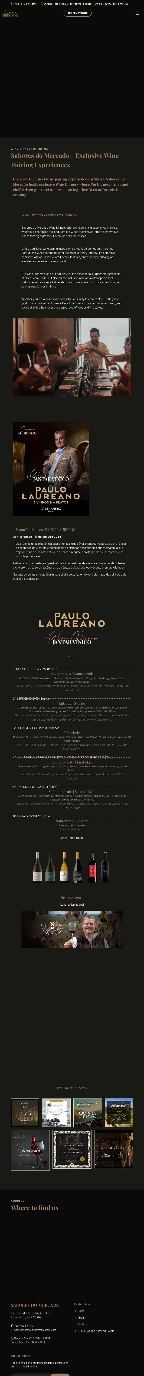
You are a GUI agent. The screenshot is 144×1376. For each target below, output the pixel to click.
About (81, 1317)
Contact (82, 1324)
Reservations (77, 13)
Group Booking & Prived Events (96, 1331)
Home (81, 1311)
